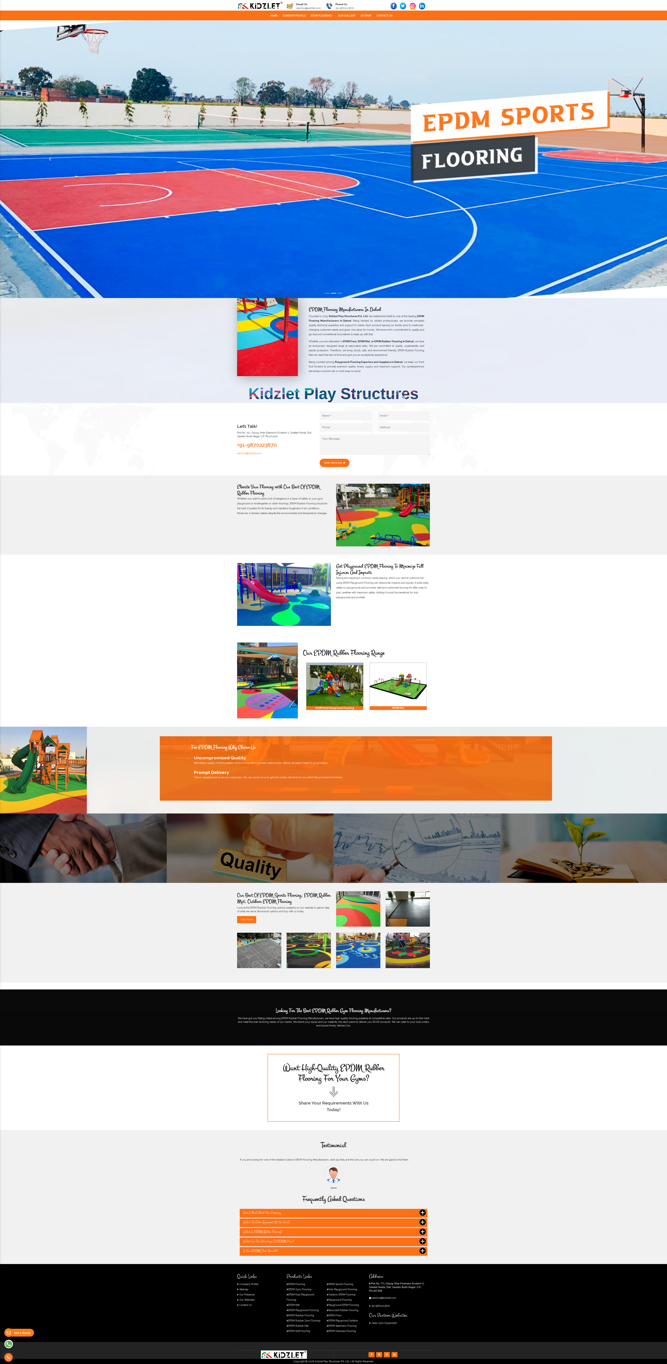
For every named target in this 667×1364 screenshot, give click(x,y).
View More (247, 919)
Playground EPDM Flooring (343, 1305)
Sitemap (366, 15)
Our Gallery (347, 15)
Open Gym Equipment (384, 1323)
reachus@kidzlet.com (308, 8)
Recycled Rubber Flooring (343, 1310)
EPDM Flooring (321, 15)
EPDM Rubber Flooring (301, 1315)
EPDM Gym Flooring (299, 1289)
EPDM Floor (335, 1315)
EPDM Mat (293, 1305)
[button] (50, 159)
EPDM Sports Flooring (340, 1284)
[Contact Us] (8, 1355)
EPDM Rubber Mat (298, 1325)
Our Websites (247, 1299)
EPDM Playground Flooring (303, 1310)
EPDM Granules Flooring (342, 1331)
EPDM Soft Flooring (299, 1331)
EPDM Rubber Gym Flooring (304, 1320)
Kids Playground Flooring (342, 1289)
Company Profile (294, 15)
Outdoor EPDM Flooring (341, 1294)
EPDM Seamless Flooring (342, 1325)
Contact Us (384, 15)
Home (274, 15)
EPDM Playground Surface (343, 1320)
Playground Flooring (340, 1299)
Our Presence (247, 1294)
